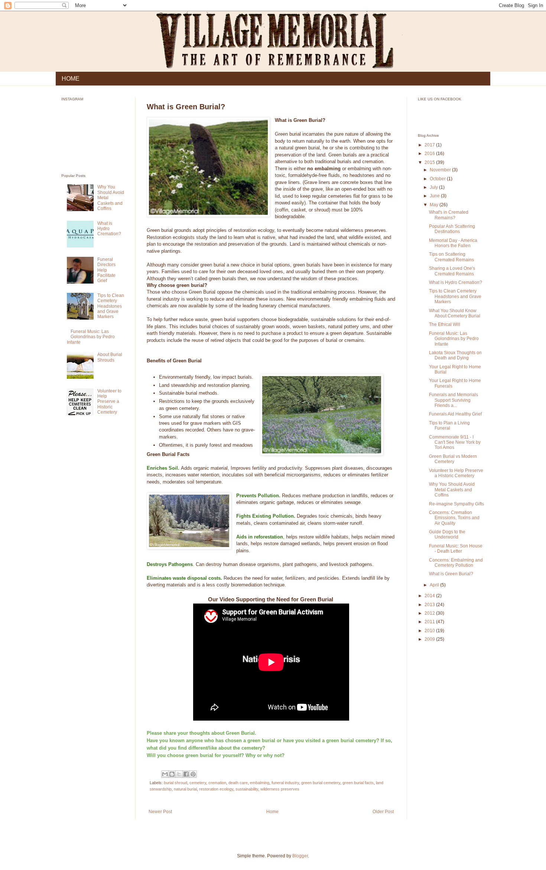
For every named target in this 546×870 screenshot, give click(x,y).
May (434, 204)
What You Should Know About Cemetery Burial (454, 313)
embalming (259, 782)
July (434, 187)
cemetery (197, 782)
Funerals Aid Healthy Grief (455, 414)
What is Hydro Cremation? (109, 229)
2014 (430, 595)
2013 (430, 604)
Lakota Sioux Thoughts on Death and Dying (455, 355)
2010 (430, 630)
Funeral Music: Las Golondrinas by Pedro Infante (91, 337)
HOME (70, 78)
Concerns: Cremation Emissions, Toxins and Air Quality (454, 518)
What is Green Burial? (451, 573)
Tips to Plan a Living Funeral (449, 425)
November (441, 169)
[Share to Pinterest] (193, 774)
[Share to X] (179, 774)
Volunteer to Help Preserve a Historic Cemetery (109, 401)
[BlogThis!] (172, 774)
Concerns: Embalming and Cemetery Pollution (456, 562)
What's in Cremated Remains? (448, 215)
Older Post (383, 811)
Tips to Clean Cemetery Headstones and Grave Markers (110, 306)
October (438, 178)
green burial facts (358, 782)
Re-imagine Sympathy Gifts (456, 504)
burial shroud (175, 782)
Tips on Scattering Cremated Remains (451, 257)
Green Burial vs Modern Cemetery (453, 459)
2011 (430, 621)
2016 (430, 153)
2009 (430, 639)
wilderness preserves (279, 789)
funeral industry (285, 782)
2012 (430, 613)
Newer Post (160, 811)
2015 (430, 162)
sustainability (246, 789)
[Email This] (165, 774)
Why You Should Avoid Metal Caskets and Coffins (452, 490)
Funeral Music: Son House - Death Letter (455, 548)
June (435, 195)
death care (238, 782)
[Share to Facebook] (186, 774)
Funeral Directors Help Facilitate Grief (106, 270)
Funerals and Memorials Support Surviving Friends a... (453, 400)
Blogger (300, 855)
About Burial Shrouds (109, 357)
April (435, 585)
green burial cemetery (320, 782)
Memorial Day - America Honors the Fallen (453, 243)
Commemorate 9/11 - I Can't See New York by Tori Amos (455, 442)
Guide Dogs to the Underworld (447, 534)
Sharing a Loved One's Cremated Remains (452, 271)
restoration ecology (216, 789)
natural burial (185, 789)
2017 (430, 145)
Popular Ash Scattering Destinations (452, 229)
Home (272, 811)
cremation (217, 782)
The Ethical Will (444, 324)
